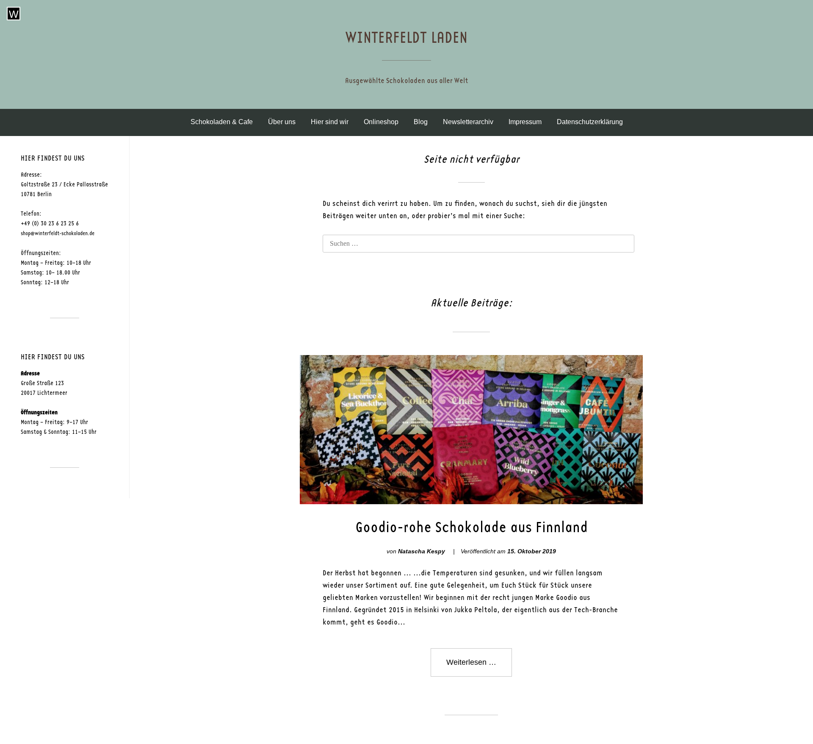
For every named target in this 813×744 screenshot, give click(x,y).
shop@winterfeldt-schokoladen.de (57, 233)
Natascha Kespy (421, 551)
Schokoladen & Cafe (222, 121)
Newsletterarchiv (468, 121)
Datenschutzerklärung (590, 121)
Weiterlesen (479, 667)
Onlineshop (381, 121)
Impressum (525, 121)
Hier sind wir (329, 121)
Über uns (282, 121)
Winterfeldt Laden (406, 38)
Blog (421, 121)
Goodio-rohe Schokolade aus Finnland (471, 527)
